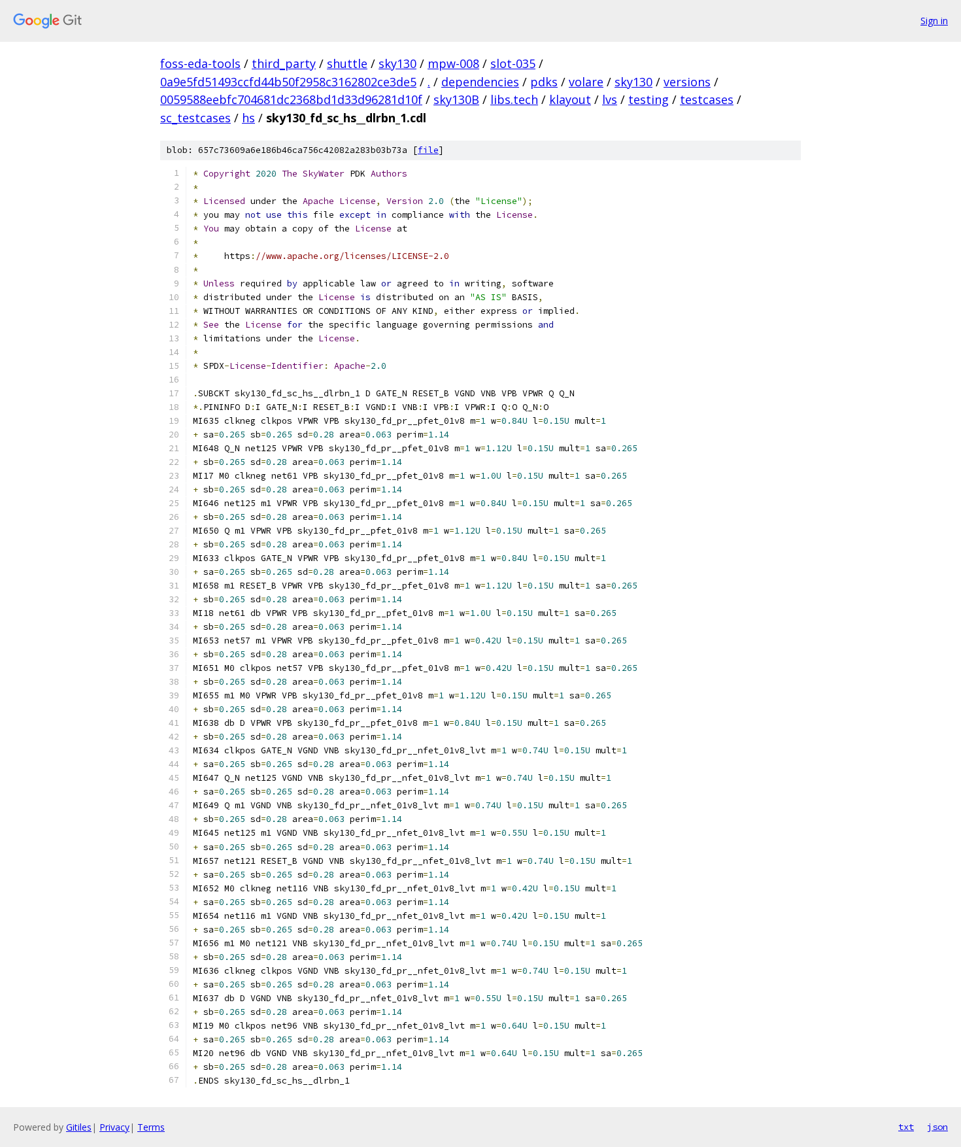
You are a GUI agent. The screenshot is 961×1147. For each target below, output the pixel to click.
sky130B (456, 99)
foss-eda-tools (200, 63)
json (937, 1127)
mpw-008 (453, 63)
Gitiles (79, 1127)
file (428, 150)
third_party (284, 63)
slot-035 (512, 63)
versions (687, 82)
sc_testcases (195, 118)
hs (248, 118)
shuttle (347, 63)
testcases (706, 99)
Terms (151, 1127)
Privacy (114, 1127)
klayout (570, 99)
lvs (609, 99)
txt (906, 1127)
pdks (544, 82)
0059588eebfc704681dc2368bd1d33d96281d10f (291, 99)
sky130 (397, 63)
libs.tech (514, 99)
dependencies (480, 82)
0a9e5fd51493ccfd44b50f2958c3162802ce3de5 (288, 82)
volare (586, 82)
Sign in (934, 20)
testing (648, 99)
